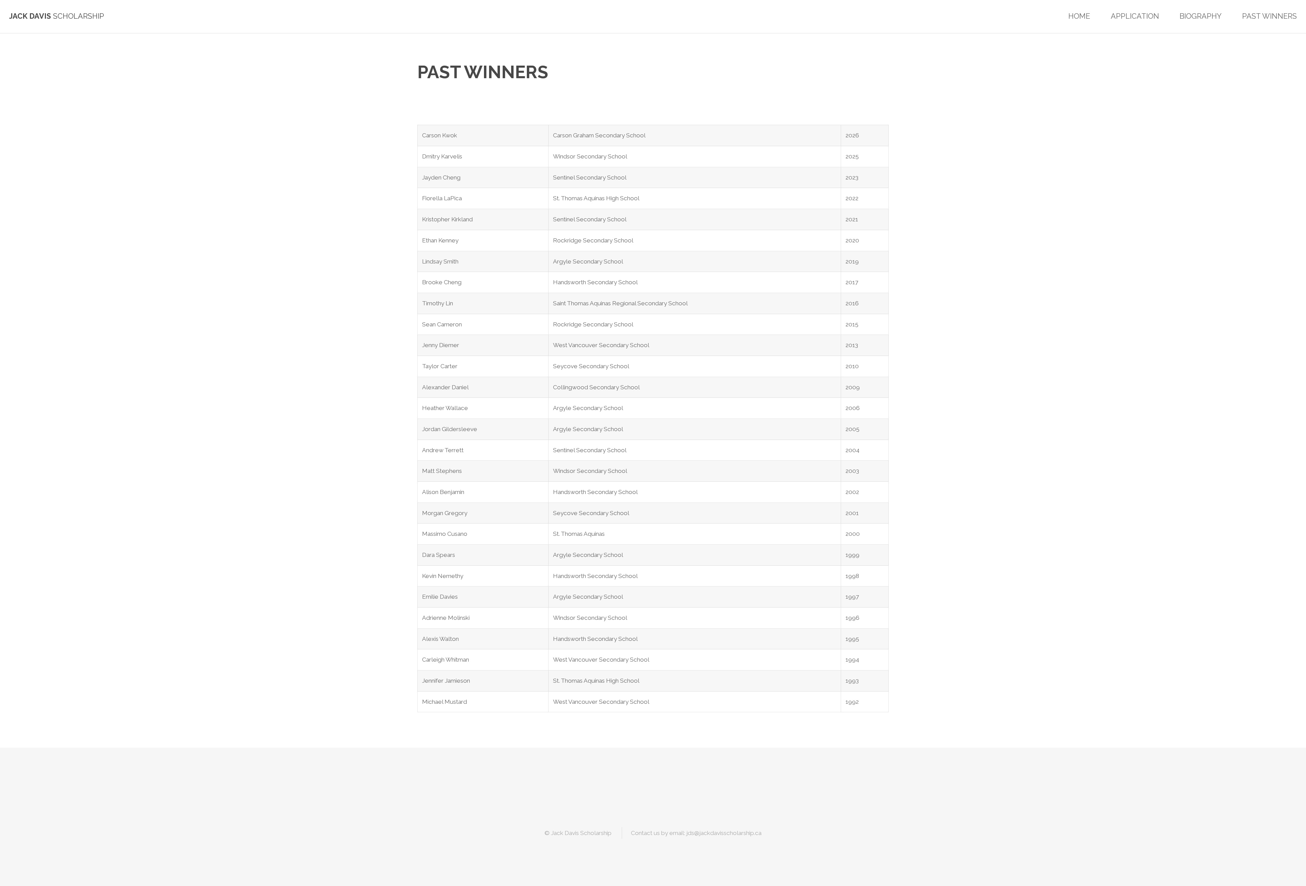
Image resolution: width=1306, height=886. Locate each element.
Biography (1200, 16)
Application (1135, 16)
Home (1079, 16)
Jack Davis (30, 16)
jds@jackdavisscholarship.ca (723, 833)
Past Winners (1269, 16)
